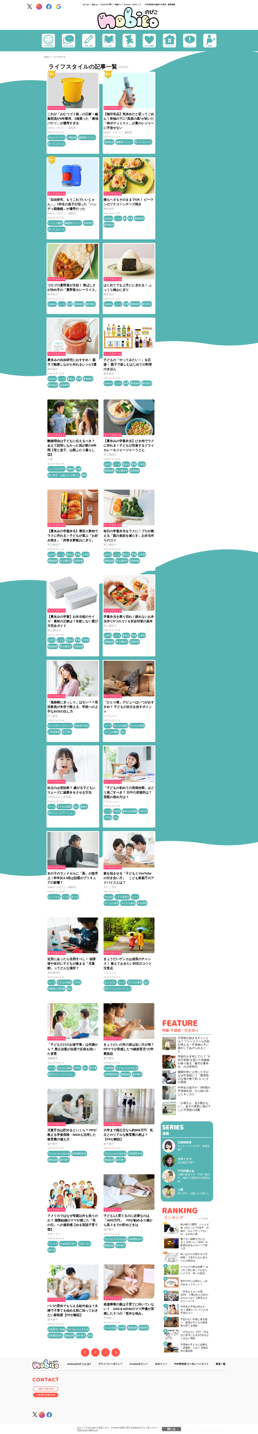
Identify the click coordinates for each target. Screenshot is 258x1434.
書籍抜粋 (139, 218)
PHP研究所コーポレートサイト (191, 1363)
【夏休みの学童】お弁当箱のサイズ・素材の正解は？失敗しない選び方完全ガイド (72, 621)
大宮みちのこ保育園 (59, 796)
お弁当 (107, 464)
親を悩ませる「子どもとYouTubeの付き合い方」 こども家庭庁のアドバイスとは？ (129, 878)
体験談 (70, 468)
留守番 (93, 1068)
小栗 (50, 459)
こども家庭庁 (122, 896)
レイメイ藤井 (55, 223)
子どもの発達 (137, 725)
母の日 (51, 1250)
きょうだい (110, 982)
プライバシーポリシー (87, 1430)
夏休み (71, 378)
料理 (130, 218)
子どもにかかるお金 (127, 1068)
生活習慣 (142, 903)
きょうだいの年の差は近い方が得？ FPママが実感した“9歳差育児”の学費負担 (129, 1049)
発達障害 (144, 1327)
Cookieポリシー (139, 1363)
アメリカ (53, 1243)
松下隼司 (52, 715)
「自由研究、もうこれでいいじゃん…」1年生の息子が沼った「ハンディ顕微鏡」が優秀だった (72, 204)
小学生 (107, 817)
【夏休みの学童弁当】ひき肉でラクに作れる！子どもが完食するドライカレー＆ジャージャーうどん (129, 445)
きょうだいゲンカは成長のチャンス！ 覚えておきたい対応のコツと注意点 (128, 963)
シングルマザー (56, 468)
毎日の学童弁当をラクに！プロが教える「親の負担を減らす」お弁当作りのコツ (129, 535)
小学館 (141, 464)
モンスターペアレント (60, 725)
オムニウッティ (56, 137)
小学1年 (143, 811)
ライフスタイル (56, 107)
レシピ (118, 218)
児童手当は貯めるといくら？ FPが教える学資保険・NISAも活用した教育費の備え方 (72, 1134)
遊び (69, 988)
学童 (133, 464)
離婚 (84, 475)
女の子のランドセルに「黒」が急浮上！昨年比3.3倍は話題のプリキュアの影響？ (72, 878)
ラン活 (65, 896)
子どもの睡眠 (111, 732)
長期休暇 (135, 470)
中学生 (117, 811)
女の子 (74, 896)
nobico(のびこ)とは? (79, 1363)
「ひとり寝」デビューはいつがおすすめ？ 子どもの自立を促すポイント (129, 706)
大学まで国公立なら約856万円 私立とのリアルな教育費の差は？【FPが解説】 (128, 1134)
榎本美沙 (109, 208)
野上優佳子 (110, 454)
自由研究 (88, 223)
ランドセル (54, 896)
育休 (90, 1335)
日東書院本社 (111, 1074)
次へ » (115, 1352)
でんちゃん (110, 715)
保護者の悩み (81, 725)
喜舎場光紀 (54, 972)
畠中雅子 (109, 1058)
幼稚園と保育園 (56, 988)
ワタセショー (111, 801)
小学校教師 (54, 732)
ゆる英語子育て (68, 1243)
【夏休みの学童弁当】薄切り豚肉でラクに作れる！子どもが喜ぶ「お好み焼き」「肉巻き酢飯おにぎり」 (72, 535)
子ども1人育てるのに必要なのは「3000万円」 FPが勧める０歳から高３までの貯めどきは (128, 1220)
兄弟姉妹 (109, 1068)
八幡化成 (72, 137)
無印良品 (109, 142)
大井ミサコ (54, 1233)
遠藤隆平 (52, 1058)
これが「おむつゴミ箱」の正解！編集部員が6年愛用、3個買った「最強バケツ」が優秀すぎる (72, 118)
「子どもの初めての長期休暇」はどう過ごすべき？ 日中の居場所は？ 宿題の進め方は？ (129, 792)
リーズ (107, 725)
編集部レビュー (87, 137)
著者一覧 (221, 1363)
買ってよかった (56, 143)
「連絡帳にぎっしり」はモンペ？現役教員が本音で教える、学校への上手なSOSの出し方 (72, 706)
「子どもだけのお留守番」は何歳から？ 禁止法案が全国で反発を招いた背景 (72, 1049)
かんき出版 (110, 1327)
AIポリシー (161, 1363)
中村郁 (107, 1317)
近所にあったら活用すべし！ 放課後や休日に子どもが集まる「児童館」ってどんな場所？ (71, 963)
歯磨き (84, 806)
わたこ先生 (110, 887)
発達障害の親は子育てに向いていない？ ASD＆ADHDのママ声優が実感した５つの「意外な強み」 (129, 1309)
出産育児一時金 (56, 1329)
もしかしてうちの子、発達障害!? (194, 1146)
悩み (123, 732)
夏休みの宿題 (129, 811)
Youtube (108, 896)
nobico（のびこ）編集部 (61, 127)
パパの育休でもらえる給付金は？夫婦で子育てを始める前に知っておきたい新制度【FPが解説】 (72, 1310)
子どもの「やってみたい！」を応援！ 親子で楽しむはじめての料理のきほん (128, 364)
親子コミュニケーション (61, 813)
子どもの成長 (120, 725)
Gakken (108, 218)
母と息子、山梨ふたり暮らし (64, 475)
